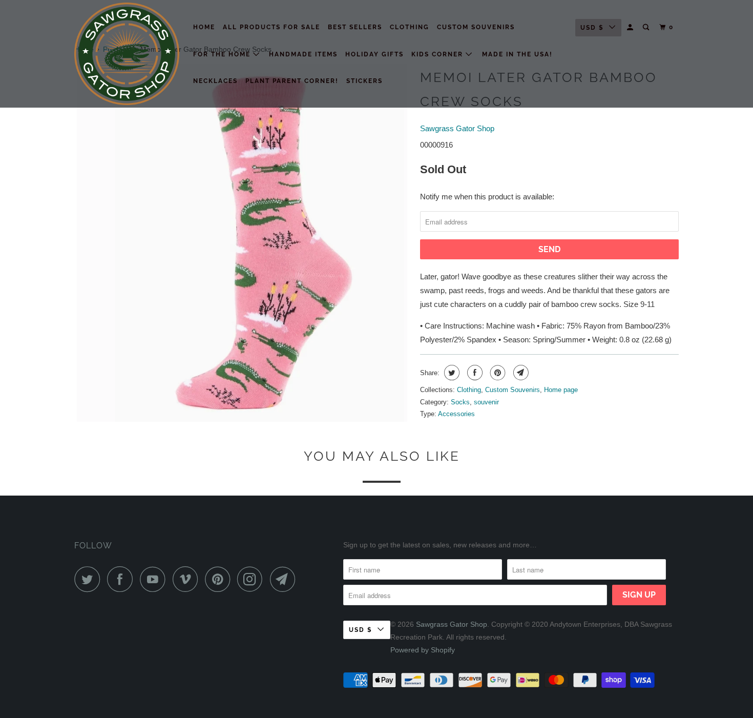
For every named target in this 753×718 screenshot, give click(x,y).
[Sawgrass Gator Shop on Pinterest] (220, 579)
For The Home (223, 54)
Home (204, 27)
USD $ (592, 27)
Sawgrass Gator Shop (457, 128)
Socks (460, 402)
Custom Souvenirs (476, 27)
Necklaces (215, 81)
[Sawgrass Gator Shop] (126, 54)
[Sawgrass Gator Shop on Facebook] (122, 579)
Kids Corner (438, 54)
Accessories (456, 414)
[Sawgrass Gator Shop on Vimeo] (188, 579)
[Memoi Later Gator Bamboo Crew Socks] (242, 243)
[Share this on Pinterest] (497, 372)
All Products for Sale (271, 27)
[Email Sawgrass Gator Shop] (285, 579)
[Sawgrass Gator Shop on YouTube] (155, 579)
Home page (561, 390)
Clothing (409, 27)
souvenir (486, 402)
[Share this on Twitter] (450, 372)
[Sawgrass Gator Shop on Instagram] (252, 579)
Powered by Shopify (422, 650)
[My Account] (631, 27)
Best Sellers (355, 27)
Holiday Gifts (374, 54)
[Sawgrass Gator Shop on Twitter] (89, 579)
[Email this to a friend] (520, 372)
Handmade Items (303, 54)
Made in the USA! (517, 54)
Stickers (364, 81)
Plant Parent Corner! (292, 81)
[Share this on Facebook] (474, 372)
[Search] (647, 27)
